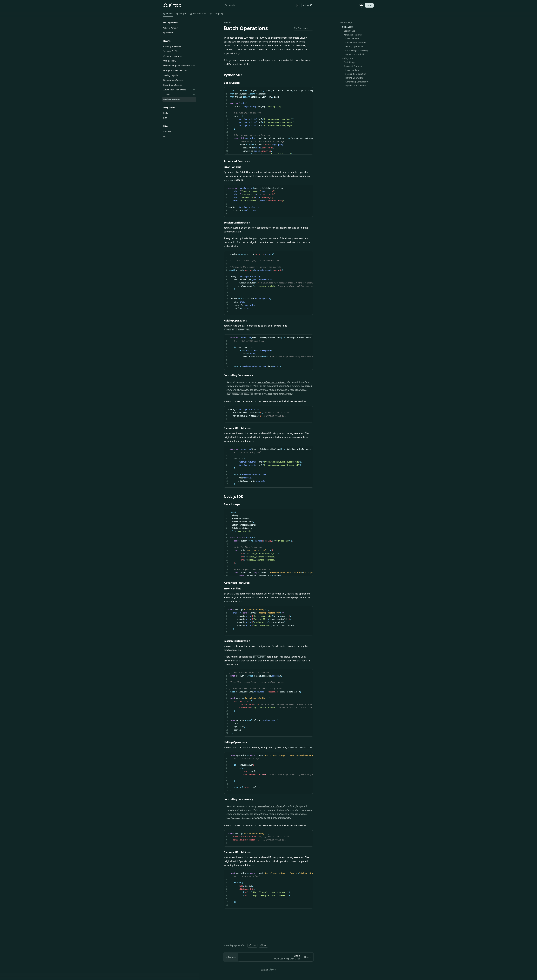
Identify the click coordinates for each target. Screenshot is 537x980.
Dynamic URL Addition (355, 54)
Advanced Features (353, 34)
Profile (236, 242)
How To (227, 22)
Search (263, 5)
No (265, 945)
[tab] (168, 13)
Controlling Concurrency (356, 50)
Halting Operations (354, 46)
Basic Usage (349, 30)
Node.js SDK (348, 58)
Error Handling (352, 38)
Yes (254, 945)
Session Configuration (355, 42)
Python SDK (347, 27)
